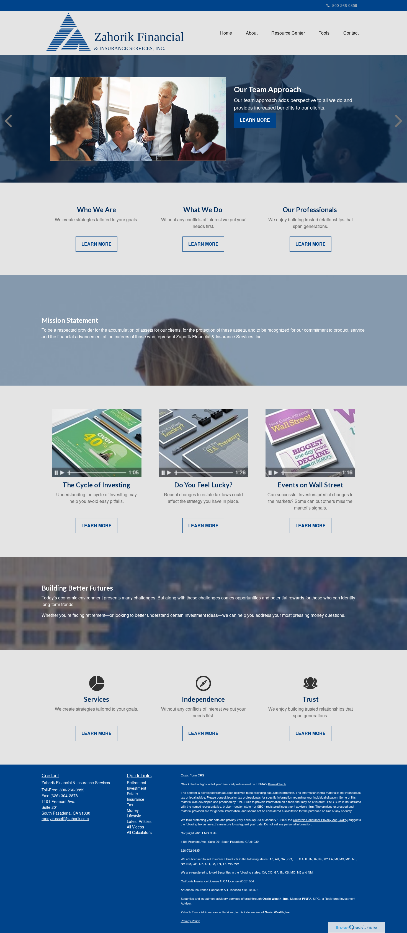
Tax (130, 804)
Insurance (135, 799)
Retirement (136, 782)
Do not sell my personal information (287, 824)
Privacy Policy (190, 921)
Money (133, 810)
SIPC (316, 898)
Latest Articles (139, 821)
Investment (136, 788)
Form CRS (197, 775)
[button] (251, 33)
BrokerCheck (277, 784)
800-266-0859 (344, 5)
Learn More (255, 120)
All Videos (135, 827)
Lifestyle (134, 815)
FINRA (306, 898)
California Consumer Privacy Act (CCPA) (320, 819)
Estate (132, 793)
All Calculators (139, 832)
